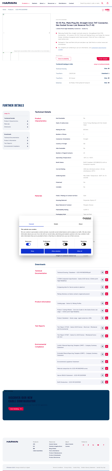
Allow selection (56, 251)
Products (10, 9)
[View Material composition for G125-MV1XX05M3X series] (102, 368)
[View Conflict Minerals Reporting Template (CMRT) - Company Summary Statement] (102, 346)
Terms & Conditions (58, 467)
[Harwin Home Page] (8, 3)
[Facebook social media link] (88, 445)
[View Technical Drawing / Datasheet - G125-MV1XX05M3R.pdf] (102, 272)
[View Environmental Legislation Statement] (102, 361)
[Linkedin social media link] (93, 445)
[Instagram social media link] (83, 445)
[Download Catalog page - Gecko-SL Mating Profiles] (106, 303)
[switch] (46, 244)
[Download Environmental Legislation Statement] (106, 361)
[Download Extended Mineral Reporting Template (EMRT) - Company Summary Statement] (106, 354)
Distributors (62, 3)
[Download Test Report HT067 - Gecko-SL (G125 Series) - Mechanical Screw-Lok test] (106, 335)
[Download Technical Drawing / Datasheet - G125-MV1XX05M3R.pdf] (106, 272)
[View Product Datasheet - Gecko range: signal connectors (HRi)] (102, 318)
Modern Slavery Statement (88, 467)
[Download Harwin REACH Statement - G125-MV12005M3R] (106, 375)
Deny (32, 251)
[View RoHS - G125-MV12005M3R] (102, 382)
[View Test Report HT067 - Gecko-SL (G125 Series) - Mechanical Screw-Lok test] (102, 335)
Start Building (14, 409)
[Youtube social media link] (98, 445)
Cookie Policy (76, 467)
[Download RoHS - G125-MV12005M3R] (106, 382)
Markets (34, 3)
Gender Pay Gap (101, 467)
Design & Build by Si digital (23, 467)
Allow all (79, 251)
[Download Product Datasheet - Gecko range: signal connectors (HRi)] (106, 318)
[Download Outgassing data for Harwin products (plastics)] (106, 287)
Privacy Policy (68, 467)
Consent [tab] (31, 224)
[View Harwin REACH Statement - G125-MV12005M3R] (102, 375)
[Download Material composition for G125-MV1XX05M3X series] (106, 368)
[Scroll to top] (103, 445)
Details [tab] (56, 224)
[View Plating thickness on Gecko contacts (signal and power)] (102, 293)
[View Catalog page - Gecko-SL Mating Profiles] (102, 303)
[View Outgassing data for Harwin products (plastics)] (102, 287)
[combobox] (91, 3)
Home (4, 9)
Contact (71, 3)
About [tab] (80, 224)
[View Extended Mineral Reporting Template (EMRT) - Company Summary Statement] (102, 354)
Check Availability (63, 58)
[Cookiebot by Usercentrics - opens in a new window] (84, 218)
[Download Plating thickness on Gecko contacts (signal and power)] (106, 293)
